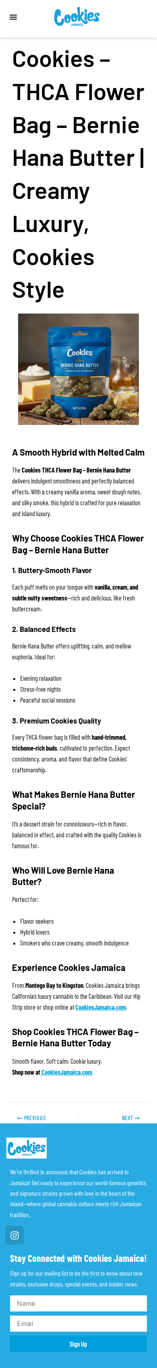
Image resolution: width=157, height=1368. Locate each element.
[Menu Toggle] (13, 17)
